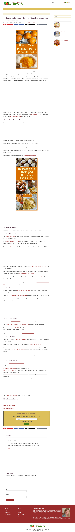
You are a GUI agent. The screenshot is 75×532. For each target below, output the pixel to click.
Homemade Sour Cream (65, 31)
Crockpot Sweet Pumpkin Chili (12, 327)
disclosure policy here (30, 22)
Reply (9, 448)
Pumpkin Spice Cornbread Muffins (16, 363)
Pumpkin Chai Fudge (10, 236)
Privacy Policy (21, 514)
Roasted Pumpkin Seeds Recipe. (26, 273)
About (19, 510)
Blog (6, 510)
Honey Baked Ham (64, 40)
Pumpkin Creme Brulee (39, 276)
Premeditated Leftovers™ (13, 3)
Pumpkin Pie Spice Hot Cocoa (18, 349)
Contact (19, 512)
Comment (8, 478)
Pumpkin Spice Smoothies (20, 339)
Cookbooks (7, 512)
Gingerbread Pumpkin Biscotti (23, 290)
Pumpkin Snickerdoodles (8, 298)
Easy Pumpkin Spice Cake (9, 405)
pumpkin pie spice (35, 114)
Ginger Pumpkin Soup (15, 321)
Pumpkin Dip (8, 246)
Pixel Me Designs (39, 530)
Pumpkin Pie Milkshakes (35, 344)
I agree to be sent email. (27, 421)
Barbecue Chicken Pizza (65, 23)
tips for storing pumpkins (15, 116)
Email (7, 494)
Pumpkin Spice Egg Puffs (9, 378)
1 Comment (18, 20)
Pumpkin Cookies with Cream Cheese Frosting (16, 295)
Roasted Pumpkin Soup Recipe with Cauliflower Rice (17, 324)
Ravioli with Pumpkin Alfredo (28, 333)
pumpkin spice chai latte (11, 355)
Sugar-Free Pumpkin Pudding (12, 241)
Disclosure (20, 516)
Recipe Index (8, 514)
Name (7, 489)
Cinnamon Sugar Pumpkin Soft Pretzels (38, 266)
